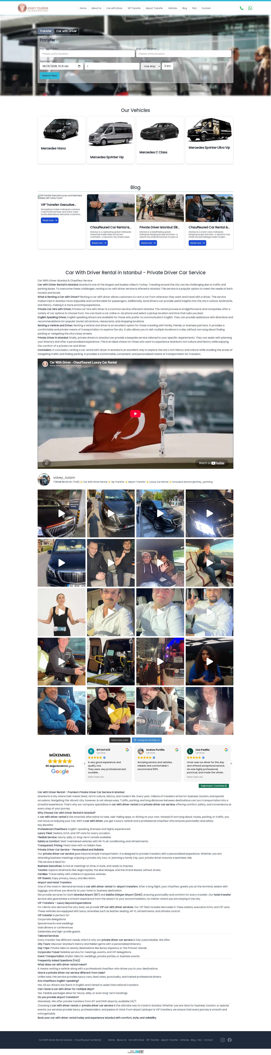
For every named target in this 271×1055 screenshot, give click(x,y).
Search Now (49, 75)
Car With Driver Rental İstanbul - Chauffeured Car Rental (70, 1040)
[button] (230, 763)
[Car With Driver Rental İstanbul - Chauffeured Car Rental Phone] (241, 8)
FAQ (194, 8)
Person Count (92, 61)
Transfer (46, 31)
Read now (48, 220)
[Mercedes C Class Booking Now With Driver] (160, 131)
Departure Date (48, 61)
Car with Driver (114, 8)
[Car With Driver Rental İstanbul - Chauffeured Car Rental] (35, 8)
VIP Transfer (134, 8)
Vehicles (172, 8)
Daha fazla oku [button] (146, 777)
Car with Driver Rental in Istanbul (58, 284)
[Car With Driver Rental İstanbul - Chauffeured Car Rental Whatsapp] (250, 8)
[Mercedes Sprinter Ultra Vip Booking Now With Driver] (209, 129)
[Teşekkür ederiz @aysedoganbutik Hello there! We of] (111, 711)
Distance (167, 61)
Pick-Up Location (49, 48)
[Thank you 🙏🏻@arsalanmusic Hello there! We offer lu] (160, 711)
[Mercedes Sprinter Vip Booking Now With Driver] (111, 134)
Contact (206, 8)
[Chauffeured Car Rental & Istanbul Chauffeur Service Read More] (209, 208)
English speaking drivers (82, 317)
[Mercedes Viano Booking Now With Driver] (61, 129)
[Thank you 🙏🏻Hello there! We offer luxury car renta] (210, 711)
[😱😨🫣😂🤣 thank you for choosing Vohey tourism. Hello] (61, 711)
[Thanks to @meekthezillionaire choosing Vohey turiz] (160, 513)
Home (83, 8)
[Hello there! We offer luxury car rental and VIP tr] (61, 513)
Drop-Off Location (146, 48)
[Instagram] (222, 1039)
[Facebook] (229, 1039)
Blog (184, 8)
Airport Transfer (154, 8)
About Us (96, 8)
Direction (146, 61)
